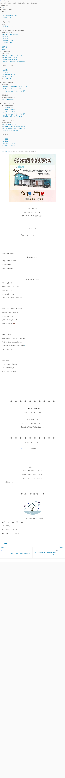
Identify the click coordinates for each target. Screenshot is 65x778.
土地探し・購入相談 (9, 109)
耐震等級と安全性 (8, 40)
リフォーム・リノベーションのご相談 (14, 91)
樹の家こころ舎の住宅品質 (11, 34)
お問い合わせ (62, 400)
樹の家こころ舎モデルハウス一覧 (12, 55)
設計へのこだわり (8, 26)
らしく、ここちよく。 (9, 13)
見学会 (5, 543)
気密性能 (5, 38)
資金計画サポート (8, 72)
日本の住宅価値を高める (10, 15)
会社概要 (5, 139)
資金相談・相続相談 (9, 111)
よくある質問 (7, 78)
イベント (62, 392)
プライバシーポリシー (9, 145)
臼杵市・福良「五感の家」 (11, 57)
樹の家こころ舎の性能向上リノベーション (15, 86)
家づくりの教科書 (8, 99)
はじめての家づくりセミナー (11, 124)
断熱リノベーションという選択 (12, 89)
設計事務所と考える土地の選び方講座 (14, 126)
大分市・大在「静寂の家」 (11, 59)
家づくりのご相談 (8, 107)
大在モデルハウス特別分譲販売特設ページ (15, 61)
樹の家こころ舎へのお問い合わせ (12, 116)
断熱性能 (5, 36)
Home (3, 7)
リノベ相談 (62, 384)
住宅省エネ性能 (7, 43)
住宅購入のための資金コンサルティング (14, 128)
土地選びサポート (8, 70)
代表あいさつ (7, 17)
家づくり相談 (62, 378)
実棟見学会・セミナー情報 (11, 130)
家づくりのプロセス (9, 74)
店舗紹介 (5, 141)
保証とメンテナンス (9, 76)
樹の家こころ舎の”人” (9, 143)
